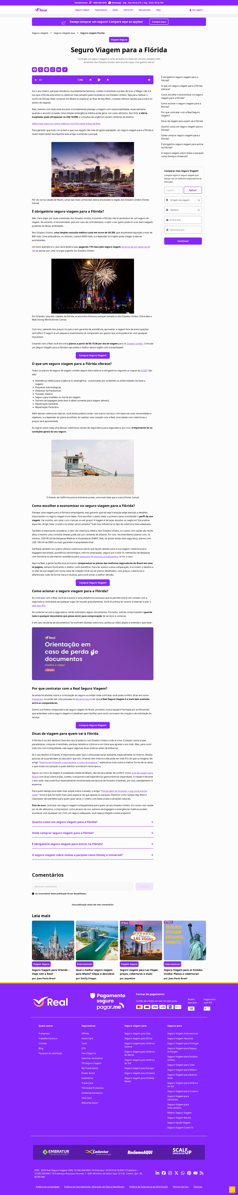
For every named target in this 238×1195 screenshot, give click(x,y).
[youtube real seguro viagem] (195, 1173)
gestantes (85, 556)
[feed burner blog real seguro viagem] (202, 1173)
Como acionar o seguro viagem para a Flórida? (181, 105)
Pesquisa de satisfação (50, 1053)
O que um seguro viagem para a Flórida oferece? (181, 87)
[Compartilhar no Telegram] (46, 69)
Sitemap (198, 1186)
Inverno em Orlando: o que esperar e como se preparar (69, 762)
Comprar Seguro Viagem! (92, 355)
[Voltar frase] (90, 79)
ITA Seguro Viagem (91, 1063)
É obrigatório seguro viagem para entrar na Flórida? (67, 844)
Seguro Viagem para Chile (180, 1064)
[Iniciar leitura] (99, 80)
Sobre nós (128, 10)
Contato (43, 1043)
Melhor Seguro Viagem (179, 1112)
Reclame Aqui (83, 699)
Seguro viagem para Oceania (140, 1073)
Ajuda (115, 10)
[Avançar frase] (108, 79)
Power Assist (88, 1073)
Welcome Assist (90, 1102)
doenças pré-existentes (106, 556)
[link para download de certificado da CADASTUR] (98, 1152)
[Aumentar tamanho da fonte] (40, 79)
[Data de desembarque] (183, 230)
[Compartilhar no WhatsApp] (52, 69)
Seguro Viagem (82, 10)
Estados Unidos (135, 343)
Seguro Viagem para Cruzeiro (182, 1091)
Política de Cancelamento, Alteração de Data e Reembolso (94, 1186)
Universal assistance (92, 1092)
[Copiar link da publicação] (64, 69)
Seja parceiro (145, 10)
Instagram (37, 699)
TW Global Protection (93, 1087)
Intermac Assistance (92, 1058)
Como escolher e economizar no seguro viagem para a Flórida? (182, 96)
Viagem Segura (41, 964)
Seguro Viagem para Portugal (182, 1043)
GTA (84, 1048)
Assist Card (87, 1038)
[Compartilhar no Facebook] (34, 69)
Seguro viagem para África (138, 1038)
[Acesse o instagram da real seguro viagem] (170, 1173)
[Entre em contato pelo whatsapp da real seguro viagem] (183, 1173)
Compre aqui (159, 21)
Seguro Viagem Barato (179, 1117)
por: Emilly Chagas (86, 978)
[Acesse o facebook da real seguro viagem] (164, 1173)
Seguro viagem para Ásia (137, 1033)
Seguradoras (101, 10)
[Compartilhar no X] (40, 69)
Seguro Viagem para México (182, 1069)
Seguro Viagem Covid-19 (180, 1127)
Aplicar (193, 190)
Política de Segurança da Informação (148, 1186)
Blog (158, 10)
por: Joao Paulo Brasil (44, 978)
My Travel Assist (90, 1068)
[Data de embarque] (183, 220)
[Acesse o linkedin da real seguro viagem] (157, 1173)
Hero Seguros (89, 1053)
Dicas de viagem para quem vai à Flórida (182, 121)
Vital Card (87, 1097)
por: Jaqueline (127, 978)
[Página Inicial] (40, 10)
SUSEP (144, 370)
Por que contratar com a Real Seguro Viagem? (180, 114)
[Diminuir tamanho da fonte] (36, 79)
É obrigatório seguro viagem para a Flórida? (179, 79)
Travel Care (87, 1083)
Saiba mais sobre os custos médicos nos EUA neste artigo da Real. (66, 123)
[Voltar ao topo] (232, 1189)
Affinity (85, 1033)
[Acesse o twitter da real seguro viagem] (176, 1173)
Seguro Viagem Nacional (180, 1038)
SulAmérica (87, 1078)
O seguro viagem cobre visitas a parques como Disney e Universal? (77, 855)
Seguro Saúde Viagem (178, 1122)
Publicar (144, 886)
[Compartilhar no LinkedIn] (58, 69)
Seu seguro (197, 10)
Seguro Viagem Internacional (182, 1033)
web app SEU (39, 605)
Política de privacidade (47, 1186)
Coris (84, 1043)
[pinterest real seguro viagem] (189, 1173)
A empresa (44, 1033)
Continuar (183, 241)
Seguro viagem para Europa (139, 1068)
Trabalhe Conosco (48, 1038)
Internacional (84, 964)
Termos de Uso (181, 1186)
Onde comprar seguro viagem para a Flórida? (63, 833)
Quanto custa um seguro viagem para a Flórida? (65, 822)
